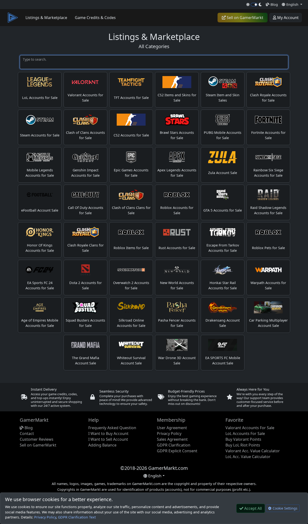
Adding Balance (102, 445)
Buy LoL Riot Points (242, 445)
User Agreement (172, 427)
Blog (274, 4)
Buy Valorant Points (243, 439)
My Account (287, 17)
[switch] (254, 4)
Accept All (252, 508)
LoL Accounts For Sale (245, 433)
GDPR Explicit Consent (177, 450)
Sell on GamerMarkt (244, 17)
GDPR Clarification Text (77, 517)
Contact (27, 433)
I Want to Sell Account (108, 439)
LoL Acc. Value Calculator (247, 456)
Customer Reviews (36, 439)
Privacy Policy (45, 517)
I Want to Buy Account (108, 433)
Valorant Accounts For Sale (249, 427)
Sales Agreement (172, 439)
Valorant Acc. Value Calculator (252, 450)
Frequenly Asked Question (112, 427)
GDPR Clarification (173, 445)
